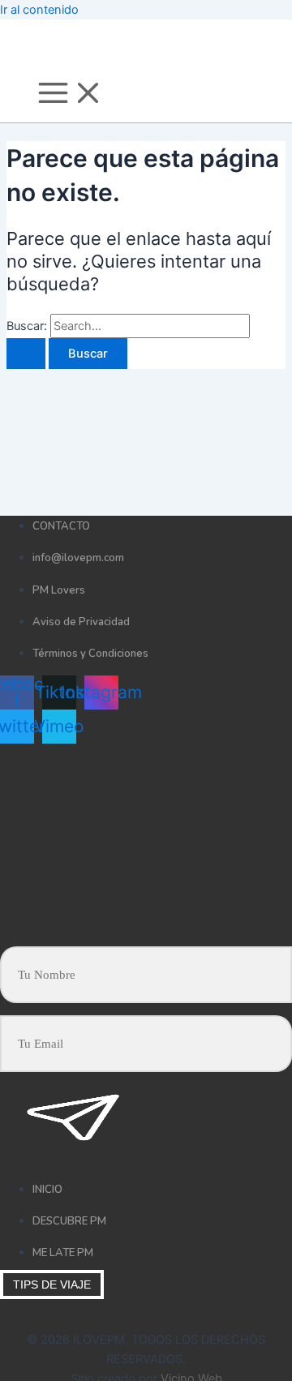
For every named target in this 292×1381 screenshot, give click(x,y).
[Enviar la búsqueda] (25, 354)
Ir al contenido (39, 9)
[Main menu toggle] (70, 94)
